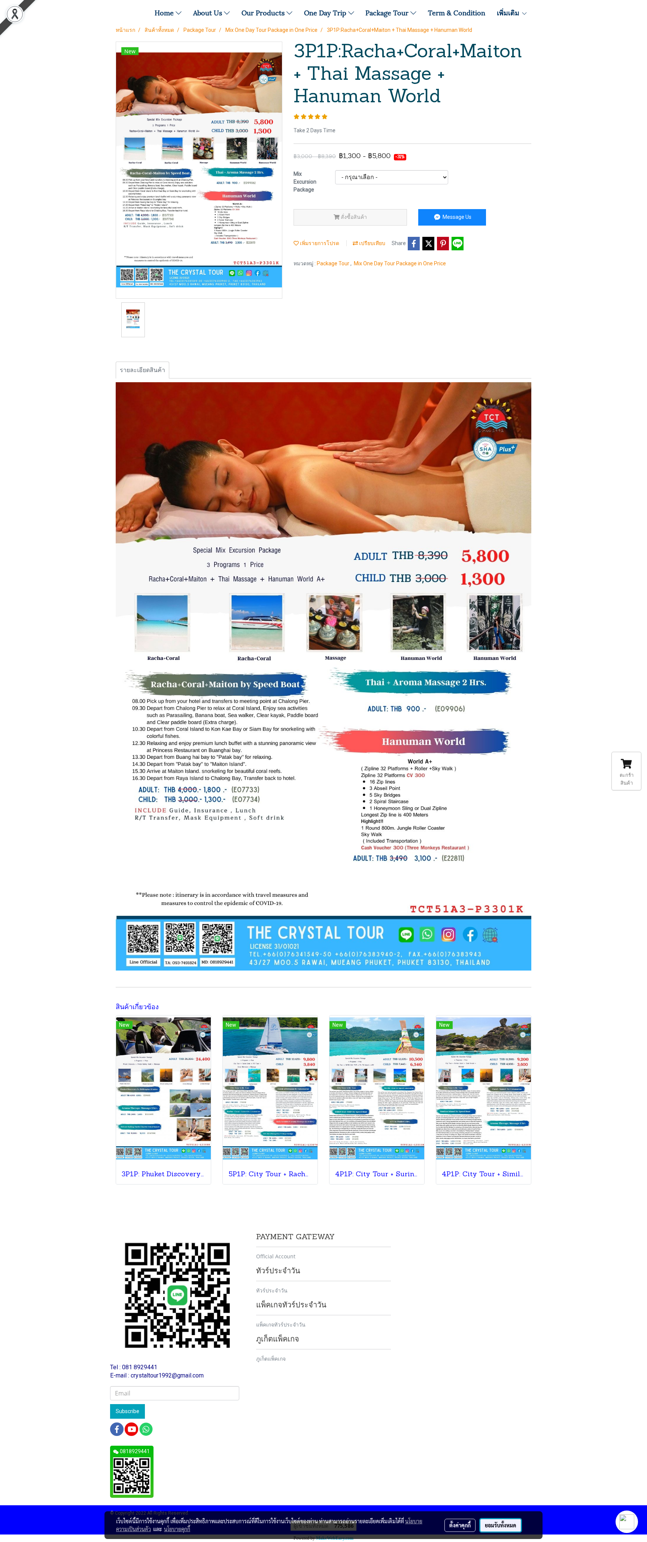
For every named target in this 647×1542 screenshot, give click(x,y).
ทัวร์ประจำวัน (272, 1290)
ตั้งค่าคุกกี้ (460, 1525)
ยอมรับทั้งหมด (500, 1525)
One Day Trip (326, 12)
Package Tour (387, 12)
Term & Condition (456, 12)
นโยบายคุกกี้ (177, 1529)
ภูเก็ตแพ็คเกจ (271, 1358)
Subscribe (127, 1411)
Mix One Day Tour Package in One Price (400, 263)
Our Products (264, 12)
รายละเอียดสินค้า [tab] (142, 370)
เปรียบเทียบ (371, 243)
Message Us (456, 217)
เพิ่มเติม (509, 12)
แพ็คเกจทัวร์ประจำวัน (281, 1324)
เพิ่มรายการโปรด (319, 243)
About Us (208, 12)
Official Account (275, 1256)
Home (165, 12)
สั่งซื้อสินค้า (353, 217)
